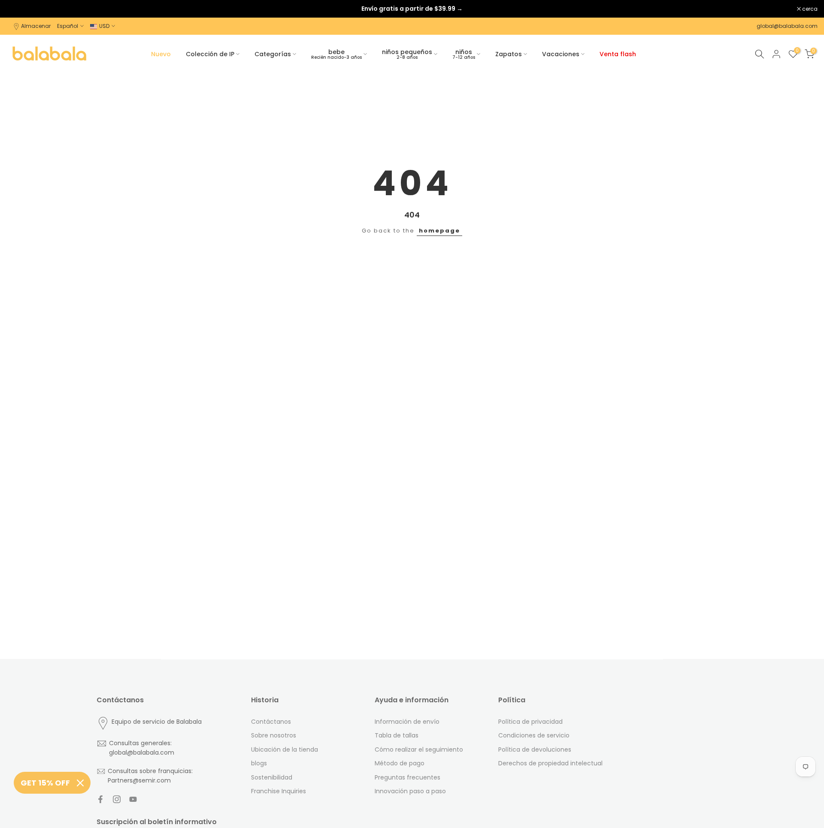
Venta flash (618, 54)
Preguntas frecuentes (407, 777)
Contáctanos (271, 721)
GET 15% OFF (45, 782)
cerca (18, 9)
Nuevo (161, 54)
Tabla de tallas (396, 735)
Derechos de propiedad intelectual (550, 763)
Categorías (272, 54)
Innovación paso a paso (410, 791)
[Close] (80, 783)
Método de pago (399, 763)
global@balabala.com (787, 26)
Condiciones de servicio (534, 735)
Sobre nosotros (273, 735)
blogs (259, 763)
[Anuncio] (412, 8)
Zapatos (508, 54)
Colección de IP (210, 54)
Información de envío (407, 721)
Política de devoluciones (534, 749)
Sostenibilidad (271, 777)
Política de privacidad (530, 721)
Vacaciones (560, 54)
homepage (439, 231)
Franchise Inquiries (278, 791)
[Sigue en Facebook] (100, 799)
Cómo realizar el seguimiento (419, 749)
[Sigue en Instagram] (117, 799)
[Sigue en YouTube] (133, 799)
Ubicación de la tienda (284, 749)
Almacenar (36, 26)
